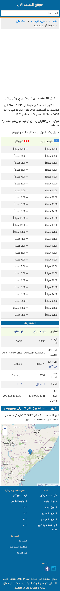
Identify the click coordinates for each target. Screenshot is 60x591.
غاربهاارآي (21, 21)
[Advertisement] (30, 63)
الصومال (40, 384)
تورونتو (18, 331)
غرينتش (53, 366)
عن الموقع (22, 553)
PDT (25, 519)
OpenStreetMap (52, 485)
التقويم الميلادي (49, 519)
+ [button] (5, 428)
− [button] (5, 433)
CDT (25, 513)
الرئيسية (53, 21)
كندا (19, 384)
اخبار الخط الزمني (48, 495)
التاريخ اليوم (51, 507)
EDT (25, 507)
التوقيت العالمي (19, 501)
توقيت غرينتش (19, 495)
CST (25, 525)
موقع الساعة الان (30, 4)
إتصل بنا (23, 541)
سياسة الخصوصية (18, 547)
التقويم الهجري (49, 513)
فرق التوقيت (38, 21)
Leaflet (40, 485)
